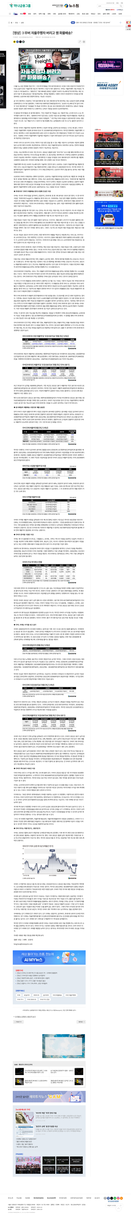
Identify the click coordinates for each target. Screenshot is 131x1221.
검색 (121, 6)
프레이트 (36, 995)
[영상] (108, 140)
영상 (21, 14)
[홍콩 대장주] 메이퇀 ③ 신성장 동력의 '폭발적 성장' (36, 1081)
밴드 (23, 42)
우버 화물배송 (57, 995)
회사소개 (10, 1198)
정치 (34, 14)
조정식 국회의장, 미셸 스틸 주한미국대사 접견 (62, 1169)
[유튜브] (105, 1198)
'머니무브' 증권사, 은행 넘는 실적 (27, 1147)
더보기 (120, 22)
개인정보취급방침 (38, 1198)
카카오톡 (14, 42)
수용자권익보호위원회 (76, 1198)
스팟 (98, 129)
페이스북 (17, 42)
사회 (54, 14)
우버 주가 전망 (44, 999)
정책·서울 (42, 14)
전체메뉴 (10, 14)
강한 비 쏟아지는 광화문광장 (76, 1160)
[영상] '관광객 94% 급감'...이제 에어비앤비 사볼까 (33, 978)
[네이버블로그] (114, 1198)
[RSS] (121, 1198)
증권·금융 (85, 14)
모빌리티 (27, 995)
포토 (29, 14)
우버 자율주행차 (71, 995)
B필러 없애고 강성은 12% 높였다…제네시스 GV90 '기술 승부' (95, 23)
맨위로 (81, 1022)
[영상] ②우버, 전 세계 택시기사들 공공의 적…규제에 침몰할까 (37, 973)
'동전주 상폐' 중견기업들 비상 (47, 1126)
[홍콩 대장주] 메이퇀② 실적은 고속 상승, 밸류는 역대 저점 (62, 1081)
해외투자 (71, 14)
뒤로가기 (19, 1022)
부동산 (93, 14)
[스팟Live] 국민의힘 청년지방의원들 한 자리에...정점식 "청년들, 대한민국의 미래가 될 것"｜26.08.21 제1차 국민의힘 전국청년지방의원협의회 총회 (108, 145)
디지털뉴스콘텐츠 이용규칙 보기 (25, 1016)
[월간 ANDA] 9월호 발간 (24, 1141)
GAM (120, 14)
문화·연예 (106, 14)
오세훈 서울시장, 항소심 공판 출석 (76, 1169)
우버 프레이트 (31, 999)
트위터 (20, 42)
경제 (49, 14)
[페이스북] (108, 1198)
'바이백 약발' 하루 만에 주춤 (46, 1113)
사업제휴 (27, 1198)
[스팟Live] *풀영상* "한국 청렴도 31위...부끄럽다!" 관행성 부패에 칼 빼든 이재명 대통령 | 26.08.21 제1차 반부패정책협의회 (108, 162)
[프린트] (84, 41)
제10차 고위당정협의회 (62, 1160)
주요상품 (18, 1198)
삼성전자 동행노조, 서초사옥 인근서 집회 (49, 1169)
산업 (78, 14)
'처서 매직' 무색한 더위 (49, 1160)
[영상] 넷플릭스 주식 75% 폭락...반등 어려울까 (32, 983)
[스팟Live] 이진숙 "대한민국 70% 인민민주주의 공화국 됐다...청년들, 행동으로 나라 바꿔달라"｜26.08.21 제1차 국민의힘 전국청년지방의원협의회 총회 (108, 180)
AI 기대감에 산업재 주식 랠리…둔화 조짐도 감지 (62, 1071)
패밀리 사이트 (111, 1205)
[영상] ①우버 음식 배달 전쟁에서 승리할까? (31, 975)
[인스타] (118, 1198)
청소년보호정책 (51, 1198)
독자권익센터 (63, 1198)
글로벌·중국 (62, 14)
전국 (99, 14)
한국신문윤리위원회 (113, 1201)
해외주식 (110, 10)
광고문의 (97, 1198)
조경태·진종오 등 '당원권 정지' (26, 1139)
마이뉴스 (120, 10)
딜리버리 (46, 995)
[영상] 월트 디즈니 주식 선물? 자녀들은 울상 (31, 981)
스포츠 (114, 14)
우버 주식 (20, 999)
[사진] (25, 1117)
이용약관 (88, 1198)
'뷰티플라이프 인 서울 (23, 1169)
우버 (18, 995)
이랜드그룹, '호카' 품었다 (24, 1144)
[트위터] (111, 1198)
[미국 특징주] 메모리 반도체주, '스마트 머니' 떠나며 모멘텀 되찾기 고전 (36, 1071)
